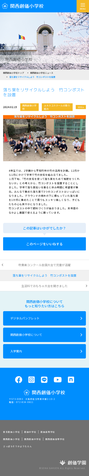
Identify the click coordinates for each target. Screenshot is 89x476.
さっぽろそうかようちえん (17, 446)
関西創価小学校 (11, 439)
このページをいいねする (44, 243)
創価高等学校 (48, 431)
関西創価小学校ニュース (41, 72)
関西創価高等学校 (55, 439)
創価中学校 (30, 431)
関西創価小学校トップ (13, 72)
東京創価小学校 (11, 431)
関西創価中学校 (32, 439)
